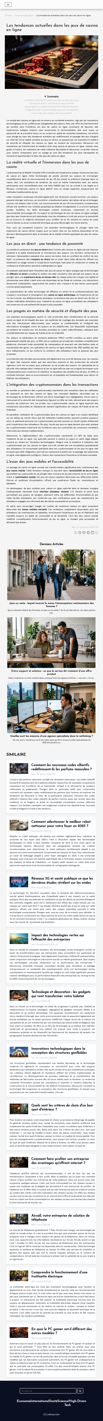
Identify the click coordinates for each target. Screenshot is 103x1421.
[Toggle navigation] (8, 4)
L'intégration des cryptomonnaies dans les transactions (51, 109)
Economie (24, 1401)
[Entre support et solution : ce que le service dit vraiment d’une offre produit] (51, 642)
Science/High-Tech (24, 15)
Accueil (8, 15)
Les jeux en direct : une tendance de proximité (51, 103)
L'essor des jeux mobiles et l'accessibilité (51, 113)
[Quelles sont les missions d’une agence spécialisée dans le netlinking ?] (51, 707)
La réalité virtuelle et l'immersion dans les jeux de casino (51, 100)
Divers (81, 1401)
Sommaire (53, 96)
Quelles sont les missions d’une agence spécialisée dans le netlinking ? (51, 736)
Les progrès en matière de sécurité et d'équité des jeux (51, 106)
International (40, 1401)
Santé (53, 1401)
